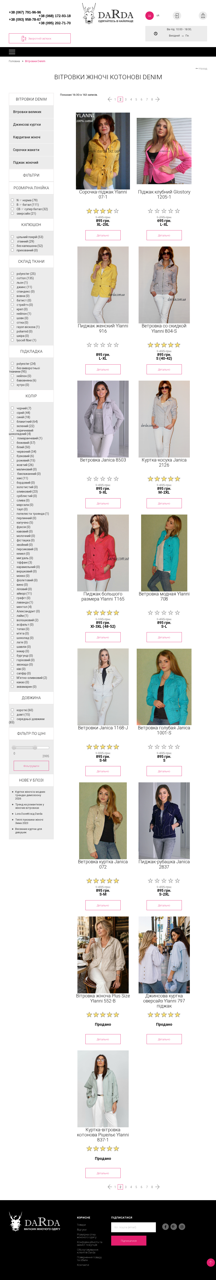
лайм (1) (22, 615)
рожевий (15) (26, 460)
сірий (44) (23, 412)
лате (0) (22, 642)
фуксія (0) (23, 527)
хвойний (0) (25, 544)
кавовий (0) (25, 531)
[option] (103, 151)
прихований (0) (27, 250)
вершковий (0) (27, 571)
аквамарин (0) (26, 686)
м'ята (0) (23, 633)
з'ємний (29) (25, 241)
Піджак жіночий (25, 163)
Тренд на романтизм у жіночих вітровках (29, 806)
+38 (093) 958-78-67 (25, 19)
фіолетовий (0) (27, 580)
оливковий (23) (27, 491)
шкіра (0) (23, 336)
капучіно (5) (25, 522)
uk (158, 15)
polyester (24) (26, 363)
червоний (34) (26, 451)
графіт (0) (23, 598)
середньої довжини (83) (27, 720)
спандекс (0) (26, 291)
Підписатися (129, 1241)
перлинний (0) (26, 518)
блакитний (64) (27, 421)
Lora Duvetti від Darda (28, 813)
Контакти (83, 1264)
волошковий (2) (27, 620)
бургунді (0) (25, 655)
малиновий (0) (27, 469)
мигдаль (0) (25, 558)
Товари (81, 1224)
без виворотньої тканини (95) (24, 369)
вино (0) (22, 584)
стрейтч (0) (25, 304)
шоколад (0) (25, 638)
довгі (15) (23, 714)
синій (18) (23, 417)
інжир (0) (23, 651)
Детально (103, 235)
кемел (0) (23, 553)
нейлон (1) (24, 313)
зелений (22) (25, 426)
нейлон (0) (24, 376)
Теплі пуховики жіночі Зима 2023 (29, 821)
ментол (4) (24, 607)
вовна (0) (23, 296)
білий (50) (23, 447)
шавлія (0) (24, 646)
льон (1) (22, 282)
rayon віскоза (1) (28, 327)
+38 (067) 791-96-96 (25, 12)
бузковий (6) (25, 456)
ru (149, 15)
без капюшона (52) (30, 246)
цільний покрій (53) (30, 237)
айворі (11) (24, 593)
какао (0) (23, 682)
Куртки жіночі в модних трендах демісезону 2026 (30, 795)
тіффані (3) (24, 562)
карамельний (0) (28, 567)
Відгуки (81, 1229)
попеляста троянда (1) (33, 513)
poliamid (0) (24, 331)
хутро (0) (23, 385)
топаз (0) (23, 629)
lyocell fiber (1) (26, 340)
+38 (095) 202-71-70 (55, 23)
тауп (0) (22, 509)
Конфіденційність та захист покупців (89, 1243)
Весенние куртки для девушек (28, 830)
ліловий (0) (24, 589)
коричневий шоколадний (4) (21, 432)
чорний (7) (24, 408)
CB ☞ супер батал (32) (32, 209)
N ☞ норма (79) (27, 200)
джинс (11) (24, 287)
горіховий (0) (26, 660)
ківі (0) (21, 669)
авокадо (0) (25, 664)
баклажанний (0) (29, 473)
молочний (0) (26, 536)
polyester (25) (26, 273)
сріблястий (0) (27, 496)
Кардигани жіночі (26, 137)
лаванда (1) (25, 602)
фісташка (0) (26, 540)
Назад (202, 68)
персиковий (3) (27, 549)
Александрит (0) (28, 611)
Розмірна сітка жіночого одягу (86, 1236)
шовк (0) (22, 318)
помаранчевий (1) (29, 438)
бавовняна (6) (26, 380)
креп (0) (22, 309)
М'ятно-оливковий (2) (32, 677)
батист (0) (24, 300)
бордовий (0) (26, 482)
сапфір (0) (24, 673)
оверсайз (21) (26, 213)
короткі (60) (25, 710)
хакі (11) (22, 478)
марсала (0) (25, 505)
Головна (14, 61)
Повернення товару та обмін (89, 1259)
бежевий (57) (26, 442)
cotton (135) (25, 278)
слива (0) (23, 500)
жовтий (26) (25, 465)
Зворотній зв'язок (39, 38)
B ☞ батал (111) (28, 204)
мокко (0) (23, 575)
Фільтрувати (31, 766)
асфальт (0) (25, 624)
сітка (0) (22, 322)
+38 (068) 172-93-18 (55, 16)
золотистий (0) (27, 487)
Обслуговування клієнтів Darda (87, 1251)
